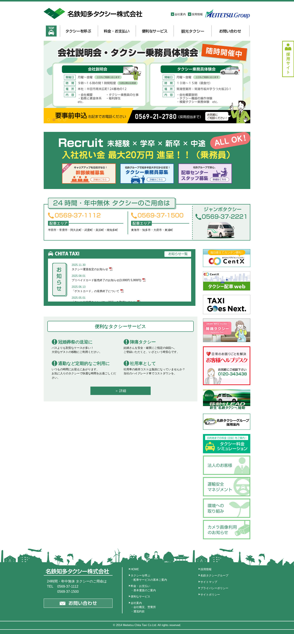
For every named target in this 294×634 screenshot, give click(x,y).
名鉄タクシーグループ (214, 575)
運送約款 (139, 611)
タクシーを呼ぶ (140, 575)
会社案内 (180, 14)
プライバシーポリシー (214, 588)
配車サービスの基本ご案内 (150, 579)
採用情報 (197, 14)
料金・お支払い (140, 586)
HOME (135, 569)
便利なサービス (140, 596)
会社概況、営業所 (144, 607)
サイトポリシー (210, 594)
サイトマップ (208, 582)
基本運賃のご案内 (144, 590)
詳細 (122, 391)
